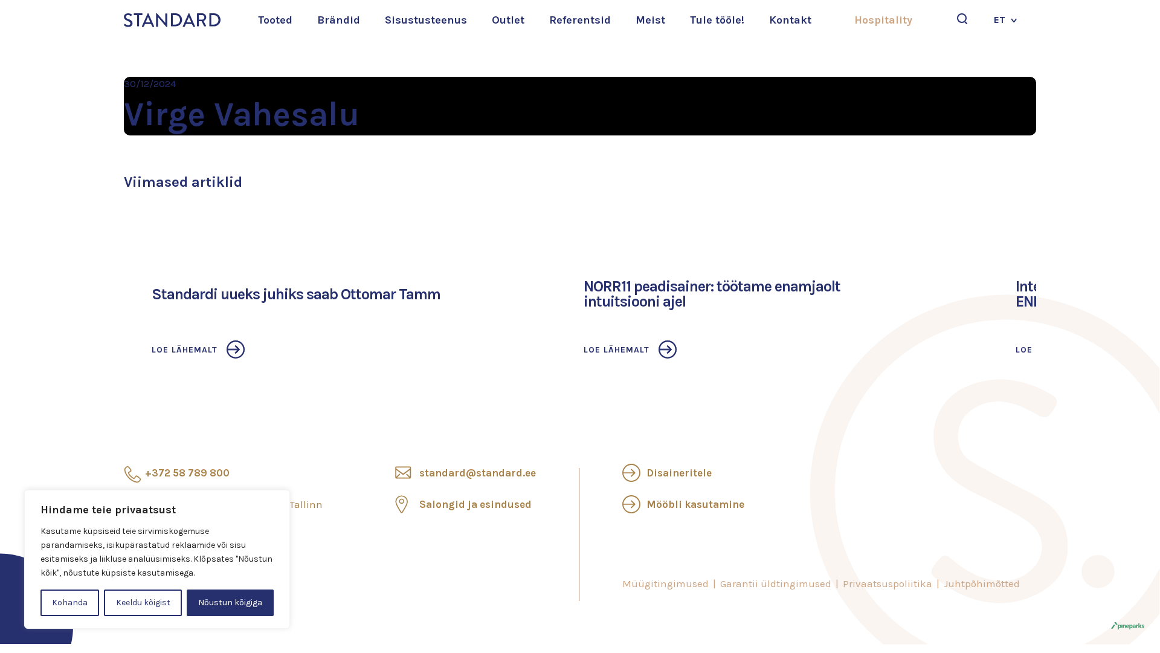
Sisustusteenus (426, 20)
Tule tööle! (717, 20)
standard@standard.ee (477, 473)
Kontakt (790, 20)
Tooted (275, 20)
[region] (157, 559)
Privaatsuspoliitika (887, 583)
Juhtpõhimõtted (982, 583)
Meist (650, 20)
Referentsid (580, 20)
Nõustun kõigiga (230, 602)
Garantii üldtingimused (775, 583)
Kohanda (70, 602)
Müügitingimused (665, 583)
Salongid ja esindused (475, 504)
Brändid (338, 20)
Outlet (508, 20)
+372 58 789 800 (187, 473)
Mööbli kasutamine (695, 504)
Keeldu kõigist (143, 602)
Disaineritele (679, 473)
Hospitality (883, 20)
